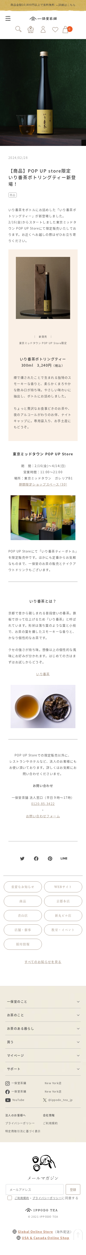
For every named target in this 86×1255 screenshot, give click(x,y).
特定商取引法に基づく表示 (23, 1131)
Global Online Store (35, 1231)
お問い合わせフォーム (43, 816)
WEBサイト (63, 886)
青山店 (23, 915)
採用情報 (22, 944)
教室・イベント (63, 929)
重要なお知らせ (23, 886)
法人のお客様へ (15, 1115)
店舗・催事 (23, 929)
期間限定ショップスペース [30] (43, 484)
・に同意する (47, 1198)
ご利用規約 (50, 1123)
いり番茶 (43, 674)
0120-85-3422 (43, 803)
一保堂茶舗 (43, 19)
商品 (12, 195)
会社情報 (49, 1115)
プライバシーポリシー (20, 1123)
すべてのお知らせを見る (42, 961)
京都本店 (63, 901)
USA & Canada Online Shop (45, 1238)
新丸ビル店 (63, 915)
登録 (73, 1189)
